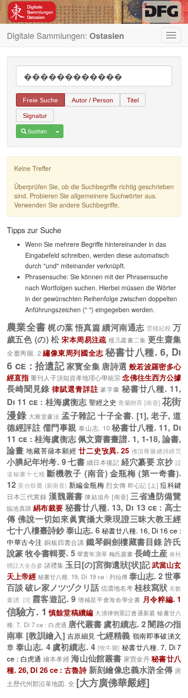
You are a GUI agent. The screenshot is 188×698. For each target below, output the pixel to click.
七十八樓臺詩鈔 (35, 530)
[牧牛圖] (109, 648)
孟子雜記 (78, 415)
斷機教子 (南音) (77, 473)
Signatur (35, 115)
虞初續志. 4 (73, 646)
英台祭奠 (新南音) (42, 485)
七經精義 (114, 635)
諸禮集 (53, 565)
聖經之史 (103, 402)
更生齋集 (164, 339)
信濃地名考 (117, 587)
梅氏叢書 (121, 553)
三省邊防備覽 (156, 495)
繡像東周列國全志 (73, 352)
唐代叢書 (85, 623)
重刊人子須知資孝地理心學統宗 (75, 377)
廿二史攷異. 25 (103, 450)
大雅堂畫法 (44, 416)
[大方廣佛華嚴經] (113, 682)
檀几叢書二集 (127, 340)
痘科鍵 (170, 485)
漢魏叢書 (66, 495)
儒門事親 (60, 427)
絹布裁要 (48, 507)
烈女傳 (115, 485)
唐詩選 (114, 366)
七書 (76, 461)
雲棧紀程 (158, 328)
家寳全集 (83, 366)
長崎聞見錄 (28, 388)
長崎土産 (151, 553)
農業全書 (26, 326)
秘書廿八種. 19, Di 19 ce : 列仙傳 (82, 576)
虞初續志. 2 (125, 623)
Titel (133, 100)
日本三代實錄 (27, 496)
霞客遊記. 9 (54, 598)
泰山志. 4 (33, 646)
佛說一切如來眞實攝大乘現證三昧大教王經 (99, 518)
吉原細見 (81, 635)
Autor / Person (92, 100)
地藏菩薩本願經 (51, 450)
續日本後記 (103, 462)
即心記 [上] (143, 485)
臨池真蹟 (19, 508)
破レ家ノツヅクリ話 (62, 587)
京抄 (165, 461)
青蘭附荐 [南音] (139, 403)
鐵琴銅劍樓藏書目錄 (124, 541)
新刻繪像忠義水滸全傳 (131, 669)
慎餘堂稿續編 (71, 612)
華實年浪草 (92, 553)
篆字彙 (110, 389)
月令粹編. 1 (162, 599)
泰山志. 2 (146, 575)
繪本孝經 (56, 658)
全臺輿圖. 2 (24, 352)
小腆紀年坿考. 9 (36, 461)
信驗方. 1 (27, 611)
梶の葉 (60, 327)
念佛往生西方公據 (151, 377)
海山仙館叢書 (96, 658)
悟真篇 (87, 327)
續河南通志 (123, 327)
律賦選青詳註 (75, 389)
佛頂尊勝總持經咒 (156, 451)
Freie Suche (40, 100)
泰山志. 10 (94, 427)
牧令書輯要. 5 (50, 553)
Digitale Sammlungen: (65, 35)
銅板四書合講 (64, 542)
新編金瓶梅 (86, 485)
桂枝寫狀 (151, 587)
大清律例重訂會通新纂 (125, 612)
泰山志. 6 (83, 530)
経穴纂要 (138, 461)
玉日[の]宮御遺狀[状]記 (107, 564)
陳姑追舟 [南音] (106, 496)
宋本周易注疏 (84, 339)
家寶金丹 (137, 658)
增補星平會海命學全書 (109, 599)
